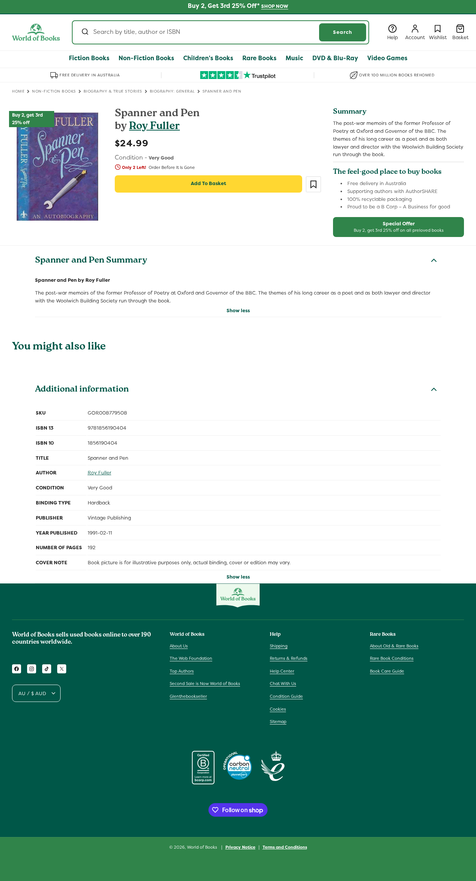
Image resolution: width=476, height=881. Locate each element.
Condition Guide (286, 696)
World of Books (202, 847)
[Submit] (84, 32)
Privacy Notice (240, 847)
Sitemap (278, 721)
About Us (179, 646)
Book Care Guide (387, 671)
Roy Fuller (154, 127)
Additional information (82, 390)
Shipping (278, 646)
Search (342, 32)
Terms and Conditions (285, 847)
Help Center (282, 671)
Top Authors (182, 671)
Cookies (278, 709)
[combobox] (220, 32)
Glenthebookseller (188, 696)
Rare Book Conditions (392, 658)
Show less (238, 310)
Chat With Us (283, 683)
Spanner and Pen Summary (91, 261)
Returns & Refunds (288, 658)
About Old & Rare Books (394, 646)
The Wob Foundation (191, 658)
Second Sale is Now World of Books (205, 683)
